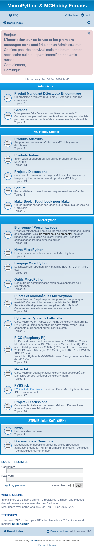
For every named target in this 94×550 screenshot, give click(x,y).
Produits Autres (26, 155)
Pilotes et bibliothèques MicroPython (43, 296)
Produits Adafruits (28, 139)
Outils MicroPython (29, 279)
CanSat (19, 188)
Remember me (61, 485)
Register (21, 461)
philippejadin (20, 523)
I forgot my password (14, 485)
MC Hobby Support (47, 132)
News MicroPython (28, 250)
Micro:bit (21, 369)
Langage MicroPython (31, 263)
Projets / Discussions (30, 172)
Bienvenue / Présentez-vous (35, 227)
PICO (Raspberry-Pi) (29, 338)
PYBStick (21, 385)
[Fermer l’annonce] (88, 33)
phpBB (34, 540)
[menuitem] (13, 15)
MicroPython (47, 220)
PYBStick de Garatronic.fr (30, 389)
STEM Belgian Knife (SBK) (47, 421)
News (18, 428)
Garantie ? (22, 110)
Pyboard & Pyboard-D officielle (38, 318)
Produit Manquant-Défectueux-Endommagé (47, 93)
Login (5, 461)
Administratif (47, 86)
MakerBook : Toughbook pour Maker (42, 201)
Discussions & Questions (33, 441)
